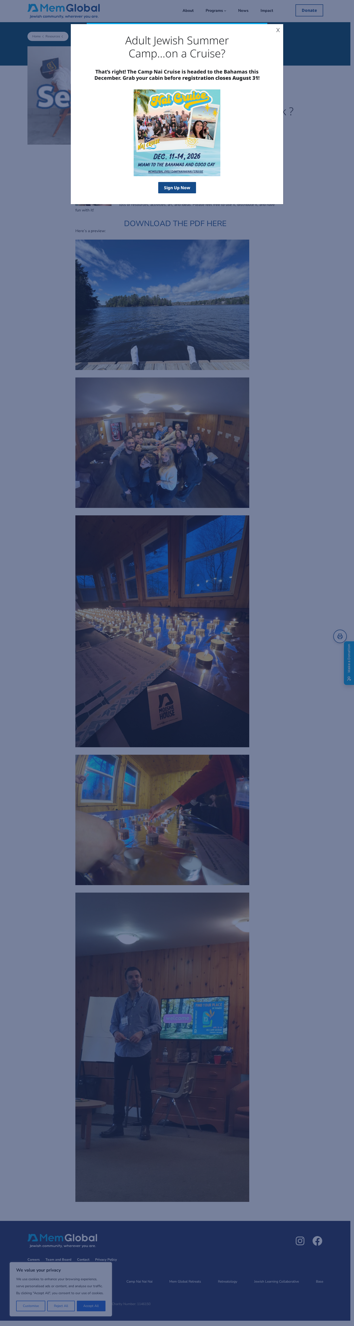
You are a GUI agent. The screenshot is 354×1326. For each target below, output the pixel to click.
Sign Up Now (177, 187)
